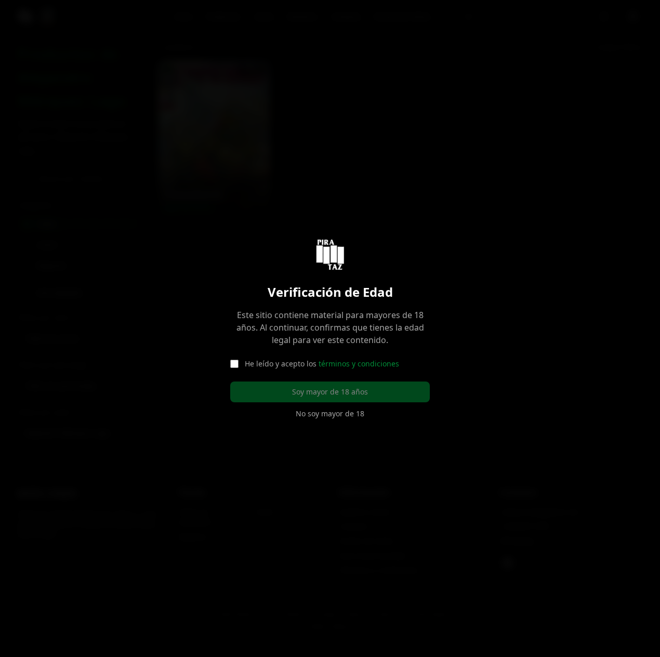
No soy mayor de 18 (330, 413)
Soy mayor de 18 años (330, 392)
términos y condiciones (359, 364)
